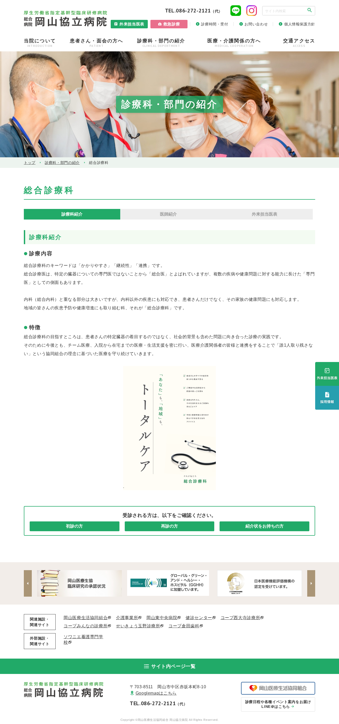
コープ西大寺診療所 (240, 617)
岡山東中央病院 (161, 617)
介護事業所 (127, 617)
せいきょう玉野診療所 (138, 626)
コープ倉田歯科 (183, 626)
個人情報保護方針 (299, 24)
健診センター (199, 617)
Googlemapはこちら (156, 693)
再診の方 (169, 526)
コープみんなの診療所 (86, 626)
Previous (28, 583)
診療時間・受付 (214, 24)
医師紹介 (168, 214)
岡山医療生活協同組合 (86, 617)
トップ (29, 162)
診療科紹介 (72, 214)
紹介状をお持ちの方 (265, 526)
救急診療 (171, 24)
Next (311, 583)
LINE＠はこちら (278, 704)
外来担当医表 (131, 24)
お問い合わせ (256, 24)
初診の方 (74, 526)
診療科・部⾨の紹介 (62, 162)
